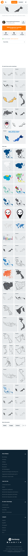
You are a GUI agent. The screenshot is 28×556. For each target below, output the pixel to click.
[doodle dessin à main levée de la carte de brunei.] (8, 518)
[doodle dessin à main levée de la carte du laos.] (8, 446)
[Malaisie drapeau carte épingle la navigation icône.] (18, 152)
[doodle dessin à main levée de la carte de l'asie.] (8, 434)
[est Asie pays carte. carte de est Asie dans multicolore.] (8, 241)
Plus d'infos (5, 41)
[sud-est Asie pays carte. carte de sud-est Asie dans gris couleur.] (8, 301)
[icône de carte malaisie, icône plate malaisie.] (10, 123)
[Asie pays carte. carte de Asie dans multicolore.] (8, 253)
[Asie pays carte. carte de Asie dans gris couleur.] (8, 205)
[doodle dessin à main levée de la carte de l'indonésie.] (8, 97)
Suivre (23, 23)
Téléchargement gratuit (14, 27)
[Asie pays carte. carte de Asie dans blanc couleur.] (8, 217)
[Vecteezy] (2, 2)
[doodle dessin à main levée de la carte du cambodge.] (8, 458)
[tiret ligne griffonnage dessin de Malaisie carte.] (8, 482)
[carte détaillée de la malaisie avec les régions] (13, 176)
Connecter (21, 2)
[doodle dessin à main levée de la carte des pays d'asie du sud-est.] (8, 410)
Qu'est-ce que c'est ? (14, 38)
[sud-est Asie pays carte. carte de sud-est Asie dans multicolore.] (8, 265)
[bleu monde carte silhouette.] (8, 350)
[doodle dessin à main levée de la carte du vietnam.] (6, 139)
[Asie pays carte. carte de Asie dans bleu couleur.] (8, 193)
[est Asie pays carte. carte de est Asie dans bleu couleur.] (8, 229)
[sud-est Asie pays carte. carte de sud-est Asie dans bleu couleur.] (8, 289)
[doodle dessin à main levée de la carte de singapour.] (16, 137)
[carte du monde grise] (8, 337)
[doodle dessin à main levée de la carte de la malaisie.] (8, 85)
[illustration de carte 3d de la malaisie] (8, 73)
